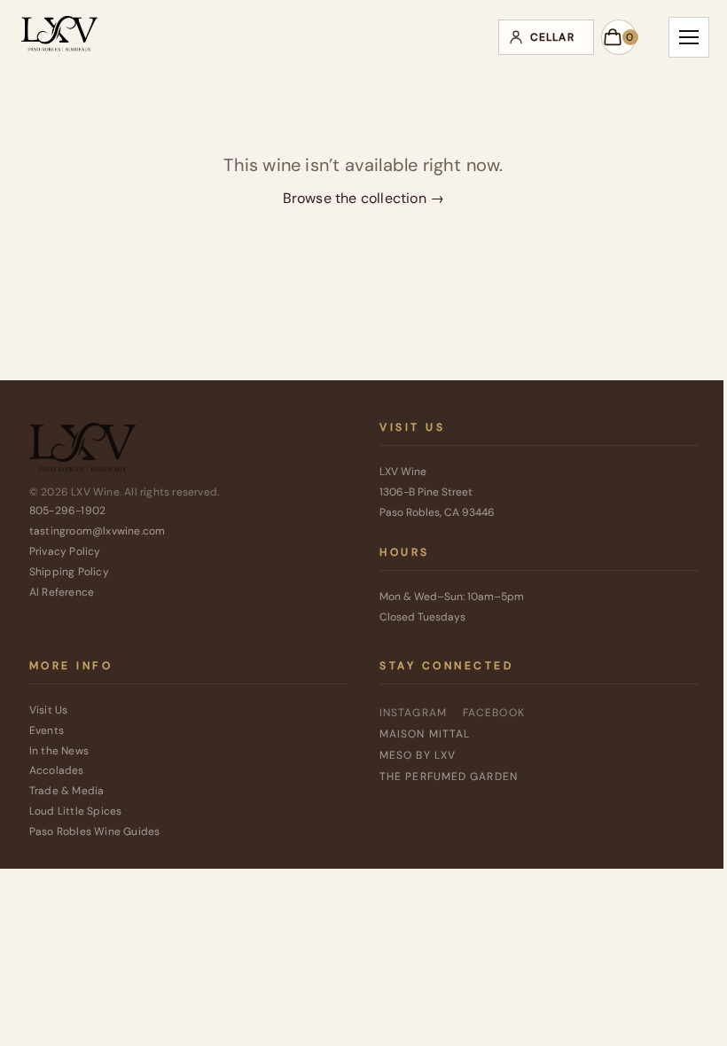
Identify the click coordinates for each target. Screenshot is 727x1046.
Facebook (494, 713)
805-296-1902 (67, 510)
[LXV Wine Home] (82, 452)
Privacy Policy (65, 551)
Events (46, 730)
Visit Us (48, 710)
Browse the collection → (364, 198)
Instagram (413, 713)
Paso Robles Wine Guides (94, 831)
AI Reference (61, 592)
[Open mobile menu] (688, 37)
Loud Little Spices (75, 811)
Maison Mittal (424, 734)
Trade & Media (67, 791)
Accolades (56, 770)
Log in (546, 37)
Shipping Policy (69, 572)
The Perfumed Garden (448, 776)
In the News (59, 751)
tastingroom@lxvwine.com (97, 531)
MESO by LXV (417, 755)
